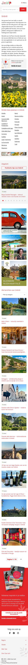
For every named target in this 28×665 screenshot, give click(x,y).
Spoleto (17, 139)
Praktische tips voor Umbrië (14, 168)
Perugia (17, 124)
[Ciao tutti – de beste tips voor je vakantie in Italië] (6, 3)
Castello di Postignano (5, 124)
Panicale (17, 122)
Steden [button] (4, 645)
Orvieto (17, 119)
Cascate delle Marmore (5, 120)
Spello (4, 72)
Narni (16, 113)
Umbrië (4, 191)
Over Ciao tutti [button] (6, 653)
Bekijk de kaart (16, 66)
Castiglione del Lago (7, 128)
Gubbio (4, 137)
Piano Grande (19, 127)
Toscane (5, 491)
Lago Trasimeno (6, 139)
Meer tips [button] (4, 649)
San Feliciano (18, 133)
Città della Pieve (6, 131)
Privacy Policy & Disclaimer (9, 663)
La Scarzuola (5, 142)
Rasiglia (17, 130)
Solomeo (17, 141)
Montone (4, 145)
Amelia (3, 113)
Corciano (4, 134)
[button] (3, 201)
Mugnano (4, 148)
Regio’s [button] (4, 640)
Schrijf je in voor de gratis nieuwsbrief (14, 613)
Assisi (3, 116)
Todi (16, 144)
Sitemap (4, 661)
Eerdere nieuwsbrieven (9, 618)
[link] (21, 559)
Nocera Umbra (19, 116)
